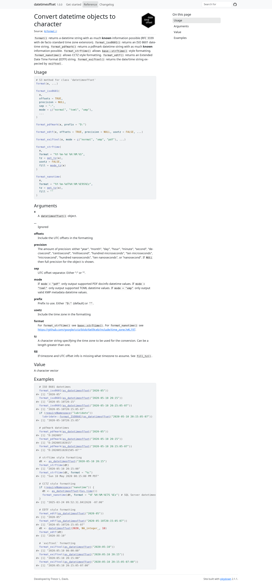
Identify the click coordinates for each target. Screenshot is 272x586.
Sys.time (86, 491)
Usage (178, 20)
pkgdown (225, 579)
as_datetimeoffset (76, 390)
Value (177, 32)
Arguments (181, 26)
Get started (73, 4)
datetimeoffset (45, 4)
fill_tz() (144, 356)
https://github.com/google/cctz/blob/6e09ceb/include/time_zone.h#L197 (86, 329)
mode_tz (55, 165)
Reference (90, 4)
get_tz (52, 158)
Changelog (106, 4)
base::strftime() (114, 50)
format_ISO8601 (71, 416)
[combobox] (217, 4)
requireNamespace (58, 412)
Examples (180, 38)
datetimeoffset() (53, 216)
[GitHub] (235, 4)
